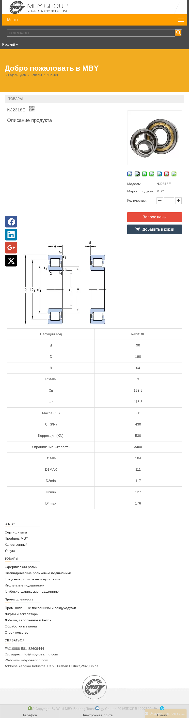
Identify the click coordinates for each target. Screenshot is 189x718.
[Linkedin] (11, 234)
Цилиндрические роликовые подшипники (38, 573)
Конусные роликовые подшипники (32, 579)
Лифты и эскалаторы (21, 614)
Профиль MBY (16, 538)
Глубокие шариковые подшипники (32, 591)
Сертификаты (16, 532)
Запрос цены (155, 217)
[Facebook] (11, 221)
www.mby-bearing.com (30, 660)
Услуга (10, 551)
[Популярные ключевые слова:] (178, 32)
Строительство (17, 632)
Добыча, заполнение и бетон (28, 620)
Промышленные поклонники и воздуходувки (40, 608)
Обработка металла (21, 626)
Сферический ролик (21, 567)
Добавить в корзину (158, 230)
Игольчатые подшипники (24, 585)
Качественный (16, 544)
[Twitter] (11, 260)
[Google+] (11, 247)
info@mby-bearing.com (40, 654)
